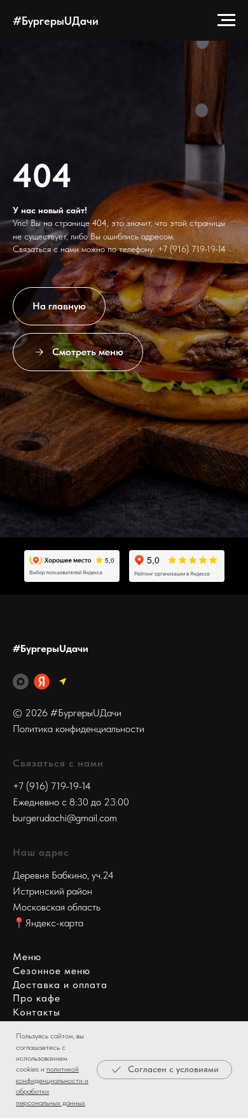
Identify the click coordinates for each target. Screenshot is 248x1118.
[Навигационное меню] (226, 20)
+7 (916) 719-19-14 (192, 539)
